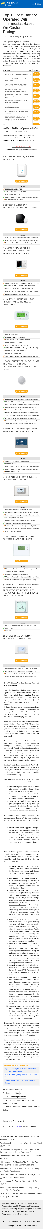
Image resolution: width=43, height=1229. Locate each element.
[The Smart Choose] (10, 4)
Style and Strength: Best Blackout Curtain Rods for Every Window (20, 1070)
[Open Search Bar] (32, 4)
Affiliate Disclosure (32, 1221)
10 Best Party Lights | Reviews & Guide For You (20, 1076)
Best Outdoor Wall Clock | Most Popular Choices (19, 1082)
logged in (17, 1126)
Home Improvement (14, 1090)
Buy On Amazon (36, 74)
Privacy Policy (17, 1221)
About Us (6, 1221)
